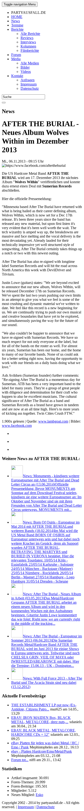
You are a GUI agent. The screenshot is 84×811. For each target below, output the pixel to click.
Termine (17, 25)
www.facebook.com (17, 426)
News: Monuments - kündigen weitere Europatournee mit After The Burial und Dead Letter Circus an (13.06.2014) (46, 493)
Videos (26, 72)
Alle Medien (30, 63)
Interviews (28, 42)
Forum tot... (19, 760)
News (15, 21)
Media (16, 59)
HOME (16, 17)
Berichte (17, 29)
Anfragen (28, 80)
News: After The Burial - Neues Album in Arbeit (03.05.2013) (46, 608)
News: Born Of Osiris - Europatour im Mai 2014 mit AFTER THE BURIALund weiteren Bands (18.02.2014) (45, 551)
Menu (20, 4)
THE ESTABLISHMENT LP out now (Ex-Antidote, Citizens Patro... (43, 707)
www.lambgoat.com (53, 421)
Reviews (27, 38)
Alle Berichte (30, 34)
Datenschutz (30, 88)
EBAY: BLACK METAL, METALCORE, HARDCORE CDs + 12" (43, 732)
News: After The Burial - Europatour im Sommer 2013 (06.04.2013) (46, 651)
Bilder (25, 67)
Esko (39, 795)
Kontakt (17, 76)
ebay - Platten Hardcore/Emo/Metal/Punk (41, 751)
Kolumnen (28, 46)
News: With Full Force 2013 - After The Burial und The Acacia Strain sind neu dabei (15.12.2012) (46, 682)
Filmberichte (30, 50)
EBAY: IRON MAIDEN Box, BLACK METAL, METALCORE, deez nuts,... (41, 720)
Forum (16, 55)
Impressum (29, 84)
